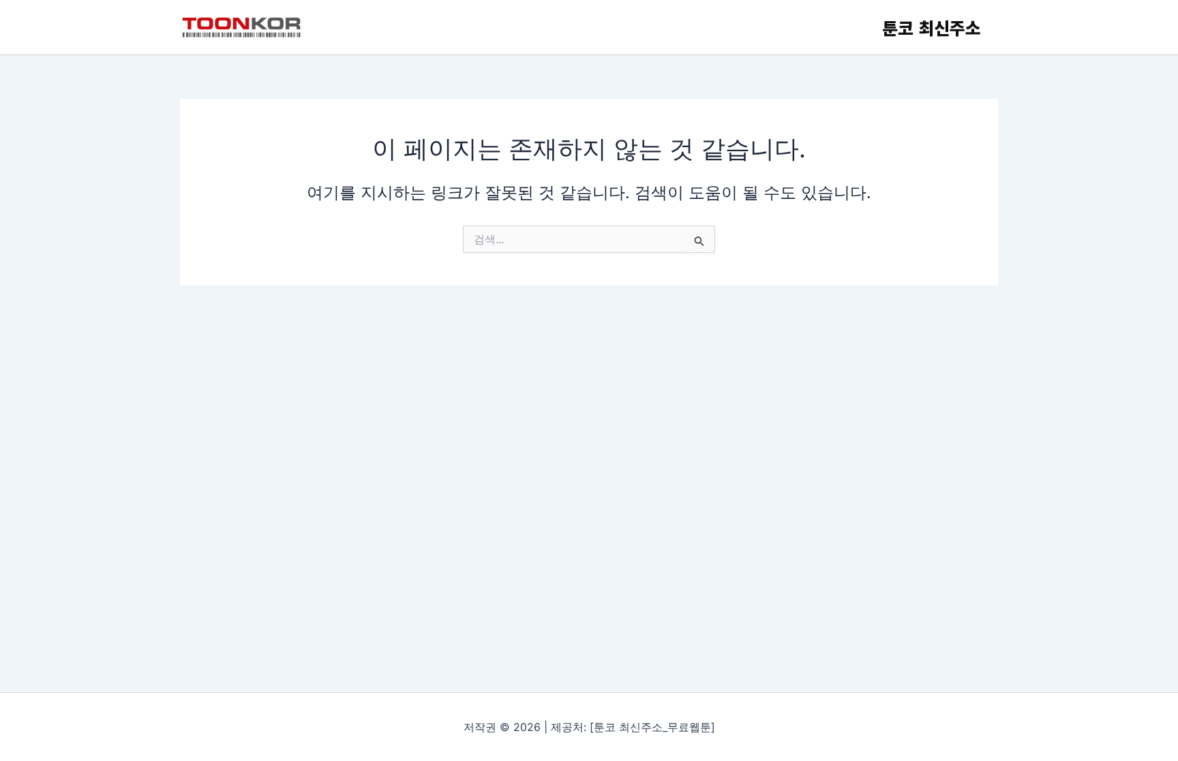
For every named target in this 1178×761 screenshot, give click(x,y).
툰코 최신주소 (931, 27)
